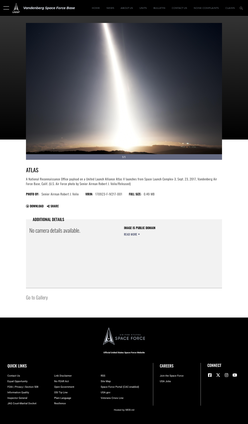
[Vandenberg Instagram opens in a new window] (226, 375)
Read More (131, 234)
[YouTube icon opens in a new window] (234, 375)
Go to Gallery (37, 297)
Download (36, 206)
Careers (166, 366)
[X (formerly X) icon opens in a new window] (218, 375)
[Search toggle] (242, 8)
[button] (5, 8)
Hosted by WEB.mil (124, 409)
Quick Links (17, 366)
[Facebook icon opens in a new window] (209, 375)
